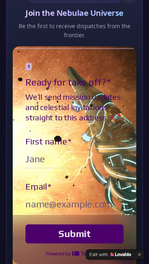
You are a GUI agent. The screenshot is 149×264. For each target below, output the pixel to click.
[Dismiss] (139, 254)
